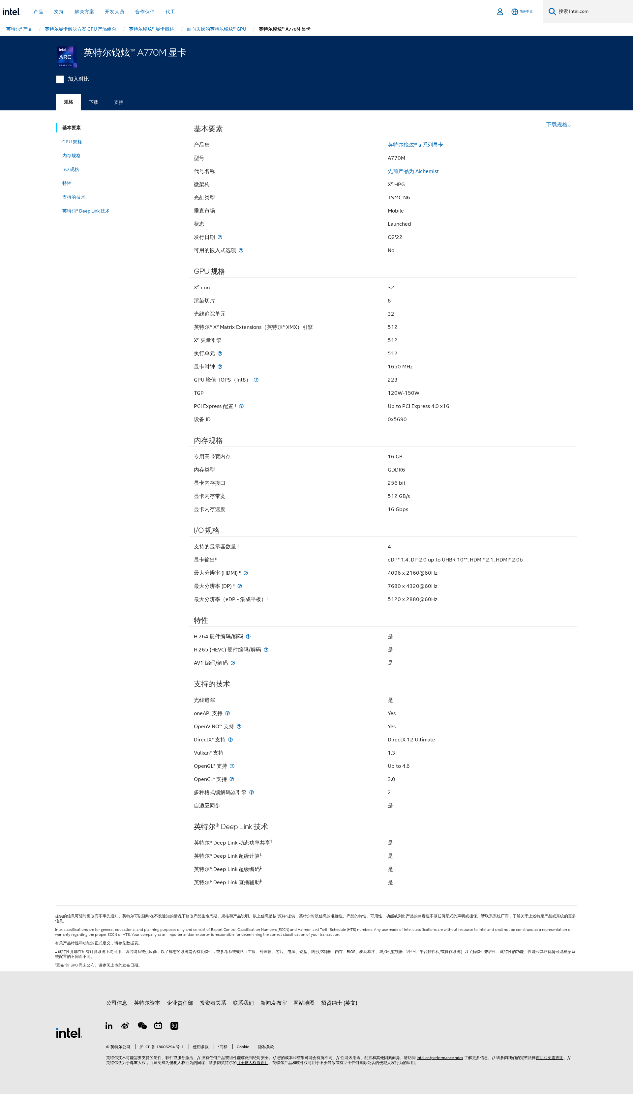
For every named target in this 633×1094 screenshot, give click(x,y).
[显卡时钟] (220, 366)
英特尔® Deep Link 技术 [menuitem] (86, 211)
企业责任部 (180, 1003)
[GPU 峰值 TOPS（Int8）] (256, 380)
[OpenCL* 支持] (231, 779)
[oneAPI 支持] (227, 713)
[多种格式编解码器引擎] (251, 792)
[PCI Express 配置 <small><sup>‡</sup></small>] (241, 406)
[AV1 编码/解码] (232, 663)
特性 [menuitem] (67, 183)
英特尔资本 (147, 1003)
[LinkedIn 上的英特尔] (109, 1027)
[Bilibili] (158, 1027)
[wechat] (141, 1027)
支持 (118, 102)
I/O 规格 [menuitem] (70, 169)
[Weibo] (125, 1027)
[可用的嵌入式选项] (241, 250)
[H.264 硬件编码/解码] (248, 636)
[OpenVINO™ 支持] (239, 726)
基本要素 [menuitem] (71, 128)
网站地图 (304, 1003)
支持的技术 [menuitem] (73, 197)
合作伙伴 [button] (145, 11)
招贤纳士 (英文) (339, 1003)
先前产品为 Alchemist (413, 171)
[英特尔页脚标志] (69, 1032)
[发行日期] (220, 237)
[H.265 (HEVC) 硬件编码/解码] (266, 649)
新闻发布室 (273, 1003)
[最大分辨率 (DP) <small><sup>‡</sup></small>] (239, 586)
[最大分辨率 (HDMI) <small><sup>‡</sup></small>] (245, 573)
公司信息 (116, 1003)
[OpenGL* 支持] (232, 766)
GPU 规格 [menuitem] (72, 142)
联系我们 (243, 1003)
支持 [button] (59, 11)
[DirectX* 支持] (230, 739)
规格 (68, 102)
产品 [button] (39, 11)
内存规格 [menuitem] (71, 155)
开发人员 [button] (115, 11)
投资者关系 (213, 1003)
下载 (93, 102)
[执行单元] (220, 353)
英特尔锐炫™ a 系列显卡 (415, 145)
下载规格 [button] (556, 124)
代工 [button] (170, 11)
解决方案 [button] (84, 11)
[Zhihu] (174, 1027)
